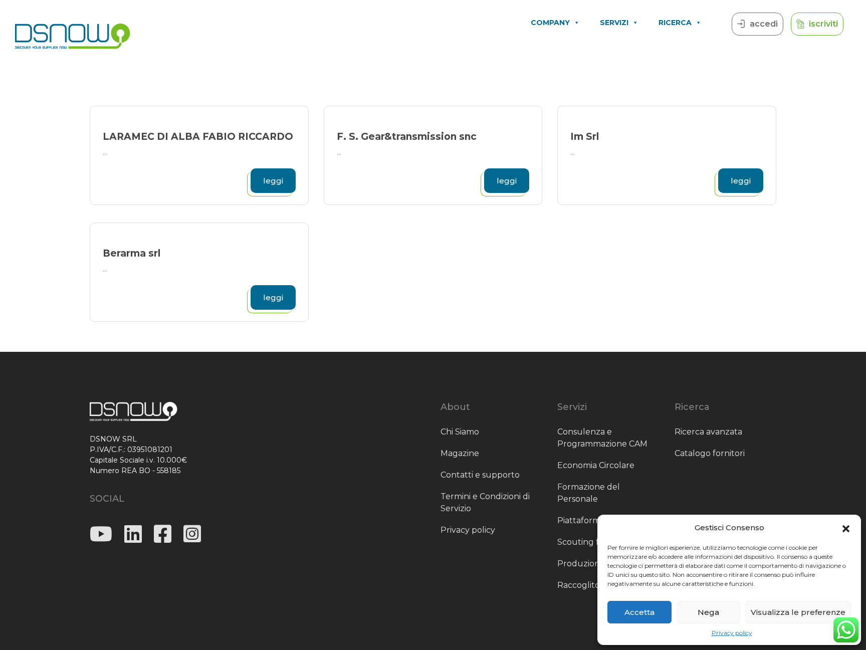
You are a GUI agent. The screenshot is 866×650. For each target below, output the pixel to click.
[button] (846, 528)
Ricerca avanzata (708, 432)
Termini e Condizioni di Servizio (485, 502)
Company (550, 22)
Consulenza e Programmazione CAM (602, 438)
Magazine (460, 453)
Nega (708, 612)
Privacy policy (732, 632)
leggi (273, 180)
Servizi (614, 22)
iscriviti (823, 24)
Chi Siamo (460, 432)
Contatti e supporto (480, 475)
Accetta (639, 612)
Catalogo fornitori (710, 453)
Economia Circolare (595, 465)
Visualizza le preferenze (798, 612)
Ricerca (675, 22)
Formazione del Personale (588, 493)
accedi (764, 24)
